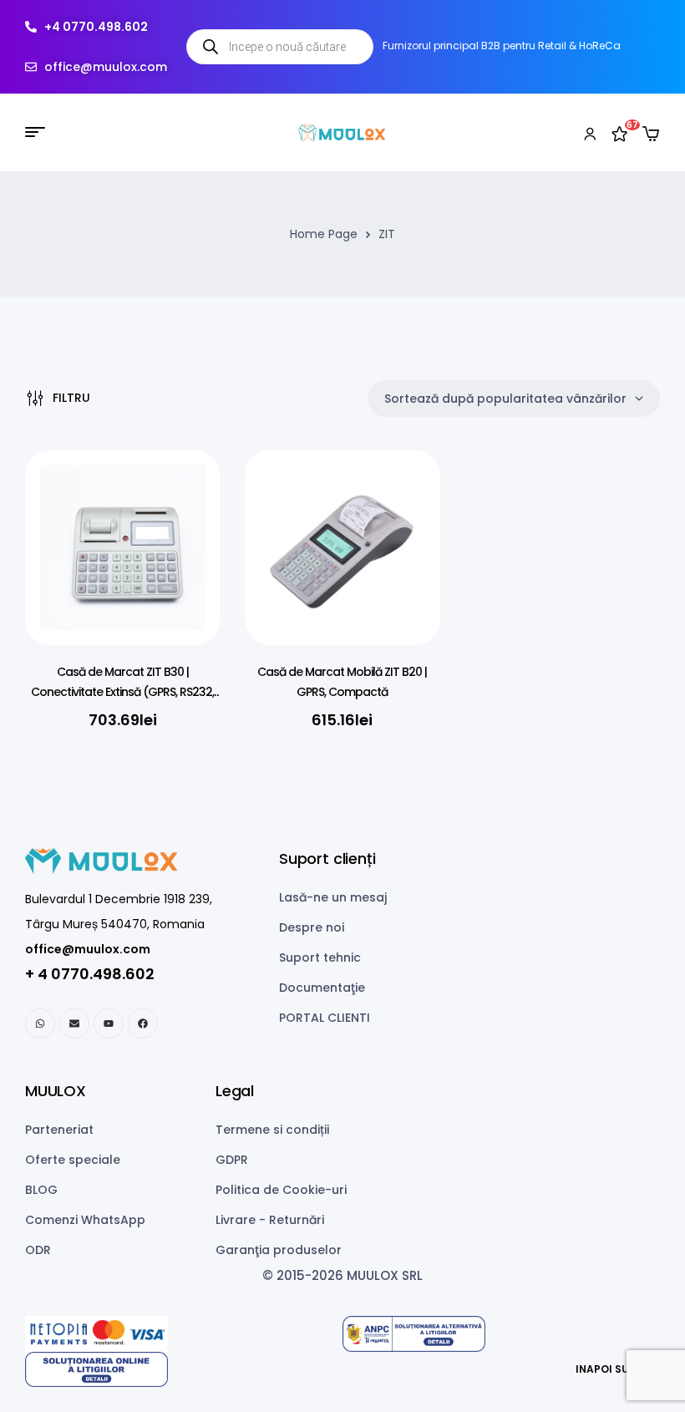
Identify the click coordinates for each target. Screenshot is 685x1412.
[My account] (589, 132)
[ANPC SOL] (183, 1369)
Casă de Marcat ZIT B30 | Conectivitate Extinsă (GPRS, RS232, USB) (122, 691)
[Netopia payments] (183, 1333)
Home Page (324, 234)
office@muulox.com (87, 949)
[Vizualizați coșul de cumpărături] (651, 133)
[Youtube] (109, 1023)
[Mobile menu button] (35, 132)
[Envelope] (74, 1023)
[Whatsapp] (40, 1023)
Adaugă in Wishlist (182, 496)
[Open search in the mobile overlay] (280, 47)
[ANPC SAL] (501, 1333)
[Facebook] (143, 1023)
